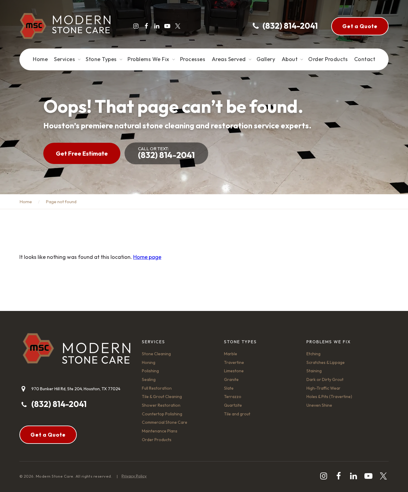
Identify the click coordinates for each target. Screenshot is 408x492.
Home (25, 201)
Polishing (150, 370)
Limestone (234, 370)
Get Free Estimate (82, 153)
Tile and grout (237, 414)
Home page (147, 256)
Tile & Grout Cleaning (162, 396)
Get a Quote (360, 26)
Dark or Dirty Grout (324, 379)
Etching (313, 353)
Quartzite (233, 405)
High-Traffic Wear (323, 388)
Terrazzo (232, 396)
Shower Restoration (161, 405)
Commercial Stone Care (164, 422)
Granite (231, 379)
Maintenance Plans (159, 431)
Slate (229, 388)
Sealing (149, 379)
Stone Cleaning (156, 353)
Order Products (156, 439)
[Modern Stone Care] (65, 26)
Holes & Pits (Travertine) (329, 396)
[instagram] (136, 26)
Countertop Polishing (162, 414)
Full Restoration (157, 388)
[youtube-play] (167, 26)
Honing (148, 362)
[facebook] (146, 26)
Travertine (234, 362)
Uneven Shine (319, 405)
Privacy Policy (134, 475)
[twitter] (178, 26)
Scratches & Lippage (325, 362)
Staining (314, 370)
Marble (230, 353)
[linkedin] (157, 26)
